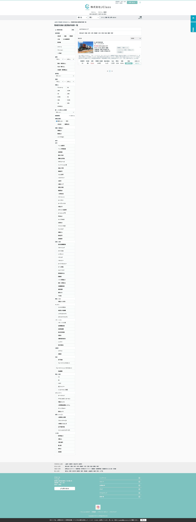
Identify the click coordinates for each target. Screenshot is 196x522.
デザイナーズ (61, 161)
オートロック (61, 395)
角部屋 (59, 451)
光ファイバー (61, 386)
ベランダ (60, 257)
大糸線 (114, 468)
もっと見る (136, 58)
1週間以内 (66, 124)
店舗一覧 (107, 17)
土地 (59, 39)
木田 (89, 33)
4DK (68, 103)
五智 (103, 33)
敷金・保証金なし (62, 63)
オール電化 (61, 266)
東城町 (95, 33)
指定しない (60, 121)
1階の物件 (60, 442)
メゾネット (61, 254)
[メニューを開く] (140, 2)
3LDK (68, 100)
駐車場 (59, 42)
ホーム (103, 17)
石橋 (86, 33)
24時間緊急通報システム (64, 405)
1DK (59, 90)
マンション (60, 50)
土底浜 (102, 51)
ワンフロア (61, 229)
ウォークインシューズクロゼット (64, 368)
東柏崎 (85, 471)
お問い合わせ (132, 2)
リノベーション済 (62, 164)
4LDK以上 (60, 106)
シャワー (60, 341)
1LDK (68, 90)
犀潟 (101, 49)
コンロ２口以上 (62, 307)
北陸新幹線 (99, 468)
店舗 (65, 36)
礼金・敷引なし (61, 66)
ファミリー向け (62, 225)
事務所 (71, 36)
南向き (59, 448)
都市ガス (60, 292)
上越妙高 (90, 471)
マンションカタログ (85, 511)
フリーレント (61, 197)
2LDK (59, 96)
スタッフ (102, 481)
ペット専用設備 (62, 148)
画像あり (60, 130)
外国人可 (60, 206)
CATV (59, 383)
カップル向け (61, 219)
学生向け (60, 216)
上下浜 (101, 471)
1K (68, 87)
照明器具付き (61, 273)
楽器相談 (60, 152)
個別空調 (60, 289)
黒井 (82, 471)
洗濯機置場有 (61, 286)
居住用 (59, 36)
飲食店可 (60, 235)
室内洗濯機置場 (62, 244)
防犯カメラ (61, 411)
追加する (137, 63)
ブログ (101, 489)
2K (58, 93)
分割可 (59, 181)
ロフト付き (61, 250)
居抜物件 (60, 238)
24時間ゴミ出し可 (62, 423)
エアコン (60, 350)
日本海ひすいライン (86, 468)
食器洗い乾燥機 (62, 310)
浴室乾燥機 (61, 329)
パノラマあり (61, 137)
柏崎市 (71, 464)
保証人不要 (61, 168)
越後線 (93, 468)
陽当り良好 (61, 155)
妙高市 (80, 464)
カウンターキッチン (63, 316)
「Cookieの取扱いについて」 (123, 520)
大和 (92, 33)
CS (59, 377)
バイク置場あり (62, 279)
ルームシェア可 (62, 213)
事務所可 (60, 171)
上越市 (96, 42)
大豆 (99, 33)
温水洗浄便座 (61, 332)
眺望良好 (60, 190)
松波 (106, 33)
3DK (59, 100)
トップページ (103, 478)
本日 (67, 121)
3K (68, 96)
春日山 (66, 471)
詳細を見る (128, 63)
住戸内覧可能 (61, 426)
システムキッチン (62, 313)
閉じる (143, 520)
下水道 (59, 295)
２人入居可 (61, 174)
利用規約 (94, 511)
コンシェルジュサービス (64, 430)
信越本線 (97, 49)
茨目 (98, 471)
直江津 (74, 471)
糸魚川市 (76, 464)
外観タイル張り (62, 301)
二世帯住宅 (61, 193)
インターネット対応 (63, 389)
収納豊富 (60, 371)
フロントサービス (62, 420)
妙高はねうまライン (70, 468)
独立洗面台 (61, 345)
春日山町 (81, 33)
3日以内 (59, 124)
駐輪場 (59, 276)
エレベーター (61, 270)
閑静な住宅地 (61, 158)
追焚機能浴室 (61, 325)
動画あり (60, 133)
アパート (60, 46)
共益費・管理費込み (62, 69)
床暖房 (59, 354)
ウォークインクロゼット (64, 363)
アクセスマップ (103, 493)
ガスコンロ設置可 (62, 209)
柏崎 (94, 471)
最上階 (59, 445)
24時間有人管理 (62, 417)
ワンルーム (60, 87)
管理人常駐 (61, 187)
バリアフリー (61, 177)
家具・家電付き (62, 283)
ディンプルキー (62, 408)
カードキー (61, 200)
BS (58, 380)
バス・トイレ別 (62, 322)
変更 (73, 29)
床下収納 (60, 359)
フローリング (61, 247)
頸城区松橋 (100, 42)
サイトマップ (113, 511)
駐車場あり (61, 435)
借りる (80, 17)
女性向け (60, 222)
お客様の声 (102, 485)
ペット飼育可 (61, 145)
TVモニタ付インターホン (64, 398)
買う (91, 17)
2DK (68, 93)
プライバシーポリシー (103, 511)
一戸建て (60, 53)
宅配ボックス (61, 402)
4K (58, 103)
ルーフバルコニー (62, 263)
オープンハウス (62, 203)
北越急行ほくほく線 (107, 468)
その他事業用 (66, 39)
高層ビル (60, 232)
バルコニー (61, 260)
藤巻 (109, 33)
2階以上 (60, 439)
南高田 (78, 471)
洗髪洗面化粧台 (62, 338)
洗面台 (59, 335)
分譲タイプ (61, 184)
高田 (70, 471)
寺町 (112, 33)
